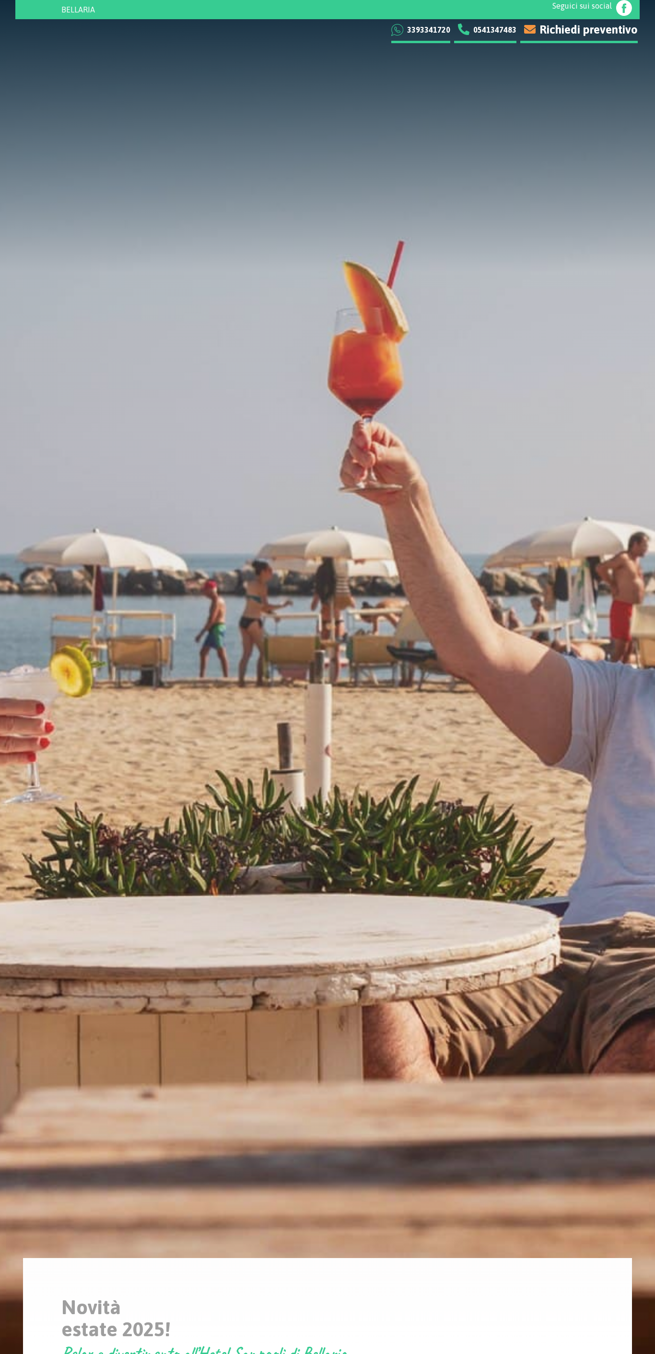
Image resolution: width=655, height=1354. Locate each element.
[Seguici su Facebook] (624, 9)
